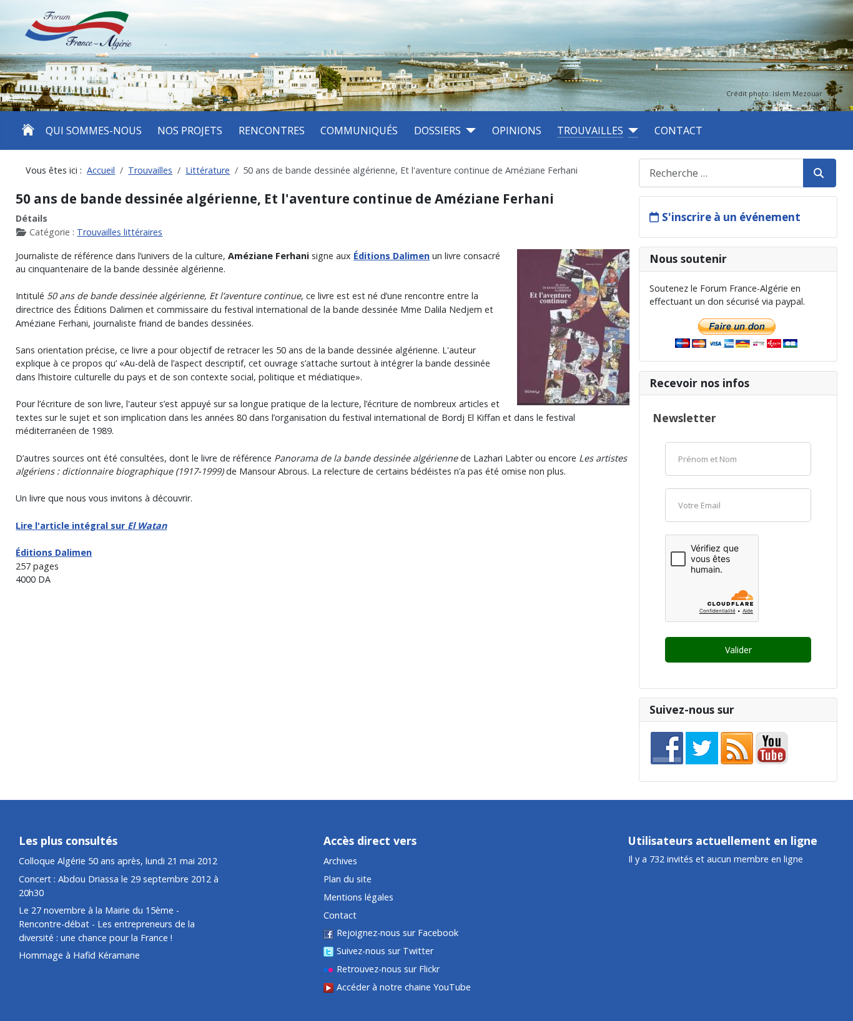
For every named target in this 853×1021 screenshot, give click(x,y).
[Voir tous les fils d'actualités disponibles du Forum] (737, 747)
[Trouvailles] (630, 130)
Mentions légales (358, 897)
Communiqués (359, 130)
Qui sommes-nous (94, 130)
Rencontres (272, 130)
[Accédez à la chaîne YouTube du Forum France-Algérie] (772, 747)
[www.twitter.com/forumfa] (702, 747)
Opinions (516, 130)
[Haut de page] (832, 949)
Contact (678, 130)
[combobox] (721, 173)
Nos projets (189, 130)
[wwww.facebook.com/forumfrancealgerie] (667, 747)
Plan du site (347, 879)
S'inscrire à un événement (731, 217)
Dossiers (437, 130)
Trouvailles (590, 130)
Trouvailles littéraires (119, 232)
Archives (340, 861)
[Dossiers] (468, 130)
